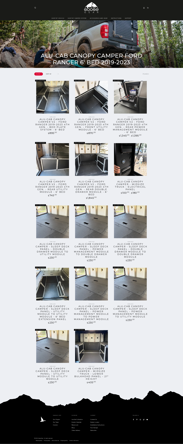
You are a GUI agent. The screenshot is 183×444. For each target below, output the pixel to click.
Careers (55, 425)
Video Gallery (76, 430)
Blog (73, 428)
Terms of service (55, 440)
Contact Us (93, 419)
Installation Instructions (97, 425)
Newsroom (75, 425)
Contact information (74, 440)
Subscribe (93, 430)
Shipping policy (64, 440)
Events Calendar (76, 422)
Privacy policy (47, 440)
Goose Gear (40, 438)
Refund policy (39, 440)
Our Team (56, 422)
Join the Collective (77, 419)
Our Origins (56, 419)
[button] (35, 7)
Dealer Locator (94, 422)
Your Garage (94, 428)
